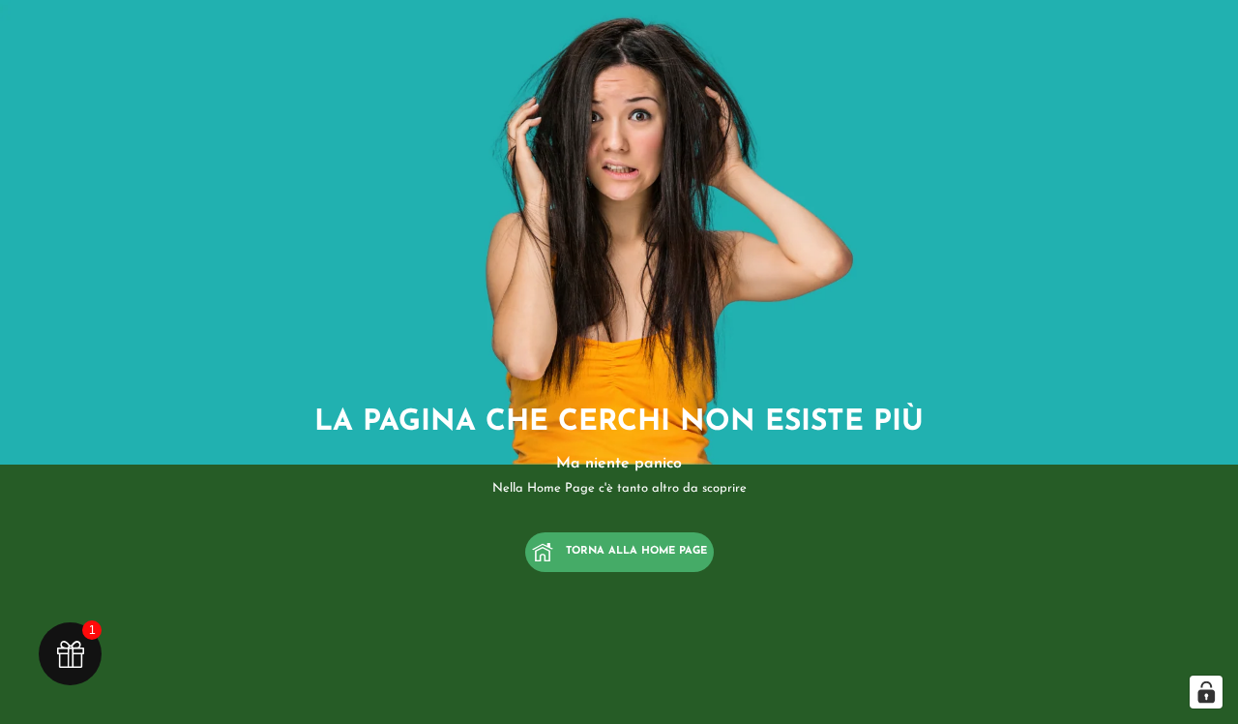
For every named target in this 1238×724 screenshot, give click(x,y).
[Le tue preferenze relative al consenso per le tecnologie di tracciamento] (1206, 692)
